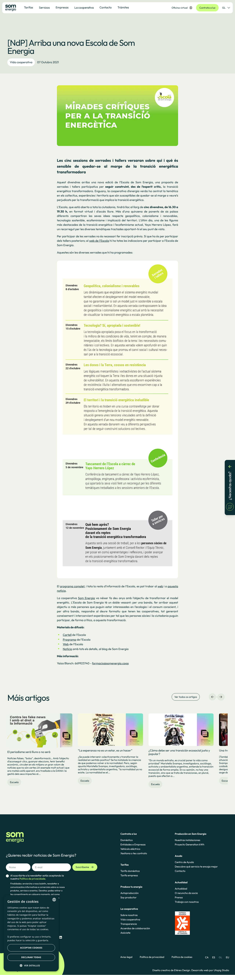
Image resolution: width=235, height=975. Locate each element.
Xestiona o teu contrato (133, 853)
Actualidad (181, 888)
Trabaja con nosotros (187, 901)
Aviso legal (126, 957)
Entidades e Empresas (133, 844)
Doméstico (126, 840)
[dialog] (31, 933)
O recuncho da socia (186, 893)
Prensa (179, 897)
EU (227, 957)
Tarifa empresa (129, 875)
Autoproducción (129, 893)
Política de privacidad (152, 957)
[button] (31, 965)
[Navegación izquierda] (213, 697)
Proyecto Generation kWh (189, 844)
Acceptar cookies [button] (31, 947)
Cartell (67, 635)
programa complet (72, 586)
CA (207, 957)
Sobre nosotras (129, 915)
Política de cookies (181, 957)
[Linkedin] (60, 937)
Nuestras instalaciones (187, 840)
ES (213, 957)
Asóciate (125, 932)
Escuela (14, 782)
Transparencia (128, 924)
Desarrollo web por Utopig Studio (210, 970)
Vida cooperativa (21, 62)
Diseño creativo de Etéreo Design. (171, 970)
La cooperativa (84, 7)
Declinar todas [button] (31, 957)
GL (223, 7)
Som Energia (86, 598)
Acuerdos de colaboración (135, 928)
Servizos (44, 7)
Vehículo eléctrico (130, 849)
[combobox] (54, 899)
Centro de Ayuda (184, 862)
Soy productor (128, 897)
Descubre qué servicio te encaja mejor (196, 866)
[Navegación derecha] (221, 697)
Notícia (67, 649)
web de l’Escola (99, 241)
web (160, 586)
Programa (69, 640)
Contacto (180, 871)
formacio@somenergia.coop (110, 663)
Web (66, 644)
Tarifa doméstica (130, 871)
